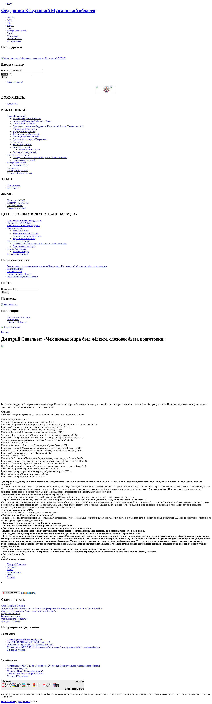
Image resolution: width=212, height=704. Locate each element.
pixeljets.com (24, 701)
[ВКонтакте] (22, 593)
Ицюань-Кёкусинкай (17, 254)
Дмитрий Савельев (16, 564)
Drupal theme (8, 701)
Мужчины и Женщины (24, 238)
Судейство (18, 142)
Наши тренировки (16, 228)
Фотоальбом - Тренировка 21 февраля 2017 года (30, 644)
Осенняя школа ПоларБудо (14, 618)
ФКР (9, 20)
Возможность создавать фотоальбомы (25, 673)
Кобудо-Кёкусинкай (17, 30)
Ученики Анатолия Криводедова (23, 225)
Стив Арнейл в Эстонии (13, 606)
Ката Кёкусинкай (21, 147)
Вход (9, 3)
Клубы (10, 25)
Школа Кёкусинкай (16, 116)
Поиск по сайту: (9, 289)
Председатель (13, 185)
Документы (12, 103)
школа (10, 574)
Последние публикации (18, 317)
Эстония (11, 577)
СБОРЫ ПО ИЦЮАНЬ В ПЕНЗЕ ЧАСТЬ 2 (28, 642)
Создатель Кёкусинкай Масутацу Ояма (32, 121)
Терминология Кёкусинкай (26, 134)
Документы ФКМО (16, 208)
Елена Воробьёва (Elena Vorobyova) (24, 639)
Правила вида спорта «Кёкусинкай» (30, 139)
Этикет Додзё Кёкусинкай (26, 136)
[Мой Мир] (31, 593)
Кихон (10, 28)
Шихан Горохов (14, 271)
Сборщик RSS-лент (16, 322)
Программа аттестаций (18, 155)
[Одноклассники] (25, 593)
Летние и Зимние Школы (19, 173)
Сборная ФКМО (15, 205)
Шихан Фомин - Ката (29, 149)
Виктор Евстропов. (16, 650)
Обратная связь (14, 38)
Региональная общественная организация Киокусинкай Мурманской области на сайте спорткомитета (57, 266)
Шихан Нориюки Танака (19, 274)
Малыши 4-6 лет (21, 230)
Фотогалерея (13, 36)
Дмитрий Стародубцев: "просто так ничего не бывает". (28, 611)
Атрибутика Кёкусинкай (25, 129)
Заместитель (13, 188)
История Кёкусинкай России (27, 118)
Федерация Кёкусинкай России (22, 276)
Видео (10, 33)
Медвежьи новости (10, 613)
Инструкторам (14, 41)
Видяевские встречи (11, 616)
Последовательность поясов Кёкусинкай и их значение (40, 157)
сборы (10, 569)
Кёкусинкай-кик (15, 269)
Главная (5, 332)
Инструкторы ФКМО (17, 203)
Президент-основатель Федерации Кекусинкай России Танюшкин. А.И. (48, 126)
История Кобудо (21, 251)
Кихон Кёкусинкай (22, 144)
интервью (12, 567)
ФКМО (10, 17)
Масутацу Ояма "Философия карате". (25, 671)
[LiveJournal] (34, 593)
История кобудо (20, 165)
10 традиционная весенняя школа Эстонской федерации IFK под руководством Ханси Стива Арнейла (51, 608)
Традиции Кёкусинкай (24, 131)
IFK (9, 23)
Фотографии (13, 319)
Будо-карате (13, 168)
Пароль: (6, 73)
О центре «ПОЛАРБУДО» (20, 223)
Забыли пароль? (15, 82)
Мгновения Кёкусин (17, 668)
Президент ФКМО (16, 200)
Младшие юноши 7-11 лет (25, 233)
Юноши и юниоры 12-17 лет (27, 236)
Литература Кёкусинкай (25, 152)
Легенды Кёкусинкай (17, 170)
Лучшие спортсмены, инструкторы (24, 220)
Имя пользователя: (11, 70)
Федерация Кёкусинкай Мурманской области (48, 10)
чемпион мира (14, 572)
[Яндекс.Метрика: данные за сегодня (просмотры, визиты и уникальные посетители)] (10, 327)
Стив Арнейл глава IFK (24, 123)
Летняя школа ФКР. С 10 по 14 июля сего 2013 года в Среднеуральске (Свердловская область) (53, 647)
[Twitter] (28, 593)
